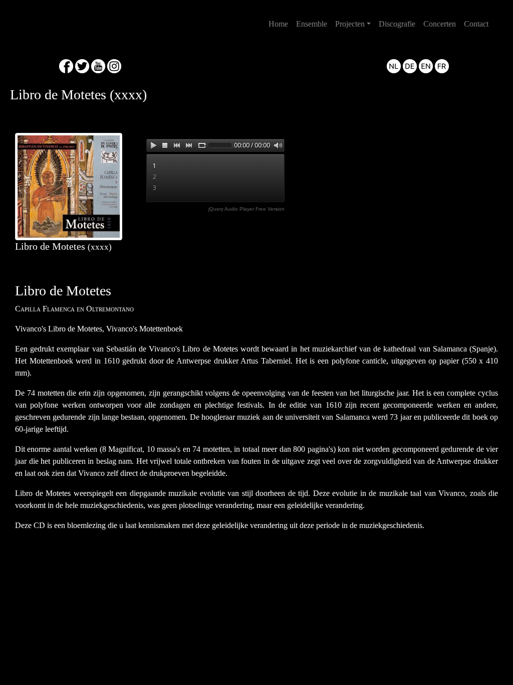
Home (280, 23)
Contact (476, 24)
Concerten (439, 24)
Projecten (350, 24)
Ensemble (311, 24)
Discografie (397, 24)
